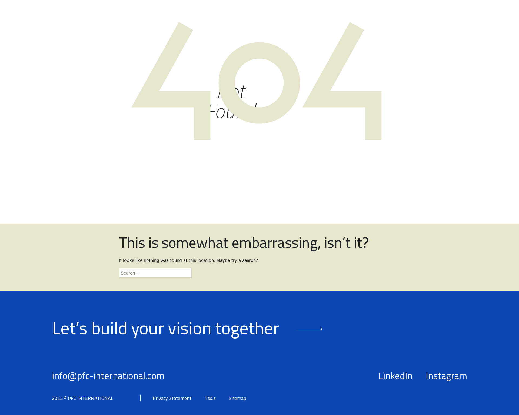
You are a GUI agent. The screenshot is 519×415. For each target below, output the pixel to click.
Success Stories (381, 21)
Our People (276, 21)
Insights (432, 21)
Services (323, 21)
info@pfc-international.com (108, 375)
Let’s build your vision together (165, 327)
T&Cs (210, 398)
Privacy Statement (172, 398)
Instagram (446, 375)
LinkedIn (395, 375)
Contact (472, 21)
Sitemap (237, 398)
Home (201, 21)
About (234, 21)
